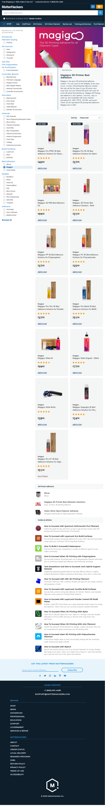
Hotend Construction (13, 134)
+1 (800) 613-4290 (56, 2)
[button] (52, 19)
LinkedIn (55, 675)
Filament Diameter (13, 125)
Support (14, 724)
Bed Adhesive (67, 70)
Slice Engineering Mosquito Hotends (19, 119)
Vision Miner (10, 170)
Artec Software (11, 212)
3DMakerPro (10, 52)
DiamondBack (11, 185)
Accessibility (17, 774)
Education (15, 720)
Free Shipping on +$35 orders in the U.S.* (17, 2)
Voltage (9, 142)
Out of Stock (43, 476)
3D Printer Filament (52, 24)
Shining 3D (10, 55)
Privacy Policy (17, 767)
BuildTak (9, 157)
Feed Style (10, 104)
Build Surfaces (8, 149)
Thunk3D (9, 58)
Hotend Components (13, 136)
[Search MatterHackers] (100, 12)
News (13, 709)
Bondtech (9, 177)
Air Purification (9, 67)
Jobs (12, 760)
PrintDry (9, 43)
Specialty (9, 200)
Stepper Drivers (12, 83)
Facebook (40, 675)
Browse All (7, 220)
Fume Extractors (12, 70)
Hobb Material (11, 107)
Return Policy (17, 764)
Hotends (6, 113)
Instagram (50, 675)
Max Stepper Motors (13, 86)
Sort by (74, 118)
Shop (13, 706)
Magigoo (9, 167)
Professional (17, 716)
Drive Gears (10, 101)
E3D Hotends (11, 116)
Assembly (10, 128)
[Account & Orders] (93, 7)
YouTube (65, 675)
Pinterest (60, 675)
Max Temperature (12, 131)
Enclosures (7, 37)
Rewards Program (20, 756)
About (13, 742)
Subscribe (72, 670)
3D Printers (37, 24)
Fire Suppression (10, 64)
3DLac (8, 164)
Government (17, 727)
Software (6, 206)
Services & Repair (19, 731)
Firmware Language (13, 80)
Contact (14, 746)
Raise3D (9, 194)
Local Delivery (18, 753)
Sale (17, 24)
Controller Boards (10, 74)
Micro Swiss (10, 122)
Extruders (6, 95)
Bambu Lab (67, 24)
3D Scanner (7, 46)
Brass (8, 180)
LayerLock (10, 152)
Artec (8, 49)
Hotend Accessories (13, 145)
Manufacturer (11, 77)
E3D (7, 188)
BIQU (8, 155)
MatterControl (11, 215)
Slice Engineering (12, 197)
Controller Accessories (14, 91)
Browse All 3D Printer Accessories (12, 31)
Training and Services (83, 24)
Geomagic (10, 209)
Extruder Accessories (14, 110)
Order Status (17, 749)
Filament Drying (9, 40)
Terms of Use (17, 771)
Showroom (16, 713)
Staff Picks (26, 24)
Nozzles (5, 174)
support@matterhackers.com (52, 694)
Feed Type (10, 139)
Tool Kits (6, 62)
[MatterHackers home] (12, 7)
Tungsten (9, 203)
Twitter (45, 675)
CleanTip (9, 183)
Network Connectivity (14, 88)
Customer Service (42, 2)
